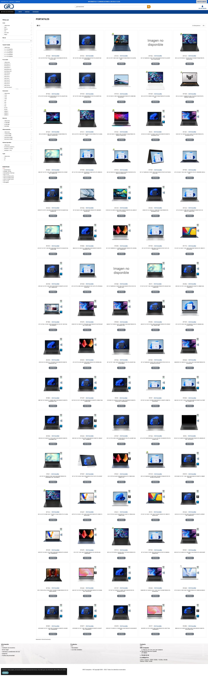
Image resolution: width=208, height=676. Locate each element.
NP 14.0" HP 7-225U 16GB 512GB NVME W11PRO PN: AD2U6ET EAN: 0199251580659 (121, 363)
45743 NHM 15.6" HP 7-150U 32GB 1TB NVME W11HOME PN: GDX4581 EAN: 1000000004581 (53, 629)
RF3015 (82, 360)
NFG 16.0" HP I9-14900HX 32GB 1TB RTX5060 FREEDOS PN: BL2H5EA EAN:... (155, 97)
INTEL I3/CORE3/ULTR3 (8, 176)
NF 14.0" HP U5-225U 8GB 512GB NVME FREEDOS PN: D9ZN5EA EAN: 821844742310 (87, 363)
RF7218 (151, 474)
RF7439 (82, 284)
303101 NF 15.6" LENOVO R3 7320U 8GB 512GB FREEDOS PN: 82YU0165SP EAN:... (189, 553)
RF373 (151, 512)
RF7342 (117, 360)
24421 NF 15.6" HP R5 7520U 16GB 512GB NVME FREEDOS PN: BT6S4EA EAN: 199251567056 (87, 591)
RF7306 (82, 208)
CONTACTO (11, 1)
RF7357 (117, 436)
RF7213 (185, 56)
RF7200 (185, 94)
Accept (5, 672)
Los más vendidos (77, 649)
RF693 (117, 398)
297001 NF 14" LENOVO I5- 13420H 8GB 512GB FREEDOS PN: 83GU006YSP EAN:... (121, 629)
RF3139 (117, 208)
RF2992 (185, 284)
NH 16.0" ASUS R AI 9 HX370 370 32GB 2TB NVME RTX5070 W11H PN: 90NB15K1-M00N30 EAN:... (121, 173)
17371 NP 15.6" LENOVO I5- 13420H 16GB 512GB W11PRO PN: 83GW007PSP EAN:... (121, 591)
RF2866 (82, 246)
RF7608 (82, 170)
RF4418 (48, 208)
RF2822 (48, 170)
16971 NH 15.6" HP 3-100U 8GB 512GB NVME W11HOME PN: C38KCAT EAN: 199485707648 (87, 401)
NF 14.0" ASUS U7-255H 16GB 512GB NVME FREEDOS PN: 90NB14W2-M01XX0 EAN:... (121, 97)
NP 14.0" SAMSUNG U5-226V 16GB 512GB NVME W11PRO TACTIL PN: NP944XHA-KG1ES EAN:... (155, 363)
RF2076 (82, 322)
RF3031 (185, 550)
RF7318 (117, 94)
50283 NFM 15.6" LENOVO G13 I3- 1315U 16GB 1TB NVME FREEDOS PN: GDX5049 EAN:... (155, 591)
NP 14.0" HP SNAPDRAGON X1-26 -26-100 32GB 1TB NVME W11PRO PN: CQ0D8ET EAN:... (155, 439)
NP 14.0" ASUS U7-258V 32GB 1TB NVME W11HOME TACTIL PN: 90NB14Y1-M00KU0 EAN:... (189, 211)
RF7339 (185, 322)
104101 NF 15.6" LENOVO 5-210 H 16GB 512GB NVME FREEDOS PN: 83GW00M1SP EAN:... (190, 135)
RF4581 (48, 626)
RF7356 (151, 56)
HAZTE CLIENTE (201, 1)
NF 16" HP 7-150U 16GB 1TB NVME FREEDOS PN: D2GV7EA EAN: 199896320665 (87, 553)
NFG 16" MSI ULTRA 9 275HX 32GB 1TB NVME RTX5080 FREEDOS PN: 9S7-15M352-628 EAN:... (53, 591)
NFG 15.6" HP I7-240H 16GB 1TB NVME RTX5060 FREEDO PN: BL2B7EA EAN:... (121, 59)
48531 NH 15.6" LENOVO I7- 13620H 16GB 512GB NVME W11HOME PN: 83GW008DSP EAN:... (53, 401)
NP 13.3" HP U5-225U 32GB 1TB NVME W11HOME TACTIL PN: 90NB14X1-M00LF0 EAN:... (87, 173)
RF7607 (82, 474)
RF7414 (117, 170)
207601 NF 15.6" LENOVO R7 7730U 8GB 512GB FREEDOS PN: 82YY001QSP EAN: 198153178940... (87, 325)
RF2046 (117, 246)
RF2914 (48, 246)
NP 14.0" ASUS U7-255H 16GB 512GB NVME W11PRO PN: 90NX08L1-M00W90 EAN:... (155, 553)
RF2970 (117, 626)
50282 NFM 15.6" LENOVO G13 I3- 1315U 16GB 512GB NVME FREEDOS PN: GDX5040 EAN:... (189, 363)
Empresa (4, 653)
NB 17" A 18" (6, 180)
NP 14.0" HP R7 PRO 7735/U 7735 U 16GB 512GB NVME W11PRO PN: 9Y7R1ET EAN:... (53, 59)
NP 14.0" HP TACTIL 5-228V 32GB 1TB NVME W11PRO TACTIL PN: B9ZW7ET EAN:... (155, 249)
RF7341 (82, 56)
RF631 (48, 474)
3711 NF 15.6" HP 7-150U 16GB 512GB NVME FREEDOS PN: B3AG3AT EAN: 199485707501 (155, 287)
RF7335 (151, 246)
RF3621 (117, 474)
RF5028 (117, 322)
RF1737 (117, 588)
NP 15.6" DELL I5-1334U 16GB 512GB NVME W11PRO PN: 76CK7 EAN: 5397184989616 (53, 325)
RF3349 (48, 550)
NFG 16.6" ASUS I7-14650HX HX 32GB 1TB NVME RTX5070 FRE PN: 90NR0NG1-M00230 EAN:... (190, 97)
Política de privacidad (8, 655)
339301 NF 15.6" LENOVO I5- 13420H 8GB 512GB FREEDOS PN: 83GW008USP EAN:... (155, 211)
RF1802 (48, 322)
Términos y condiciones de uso (11, 651)
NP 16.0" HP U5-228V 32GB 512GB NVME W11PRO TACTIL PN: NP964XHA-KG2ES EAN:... (87, 287)
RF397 (151, 398)
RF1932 (48, 588)
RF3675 (82, 550)
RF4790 (48, 284)
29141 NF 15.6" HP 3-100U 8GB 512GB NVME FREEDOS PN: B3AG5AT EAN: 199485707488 (53, 249)
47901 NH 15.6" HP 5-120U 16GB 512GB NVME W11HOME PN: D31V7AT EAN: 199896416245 (53, 287)
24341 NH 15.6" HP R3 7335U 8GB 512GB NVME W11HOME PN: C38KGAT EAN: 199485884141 (87, 439)
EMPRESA (18, 1)
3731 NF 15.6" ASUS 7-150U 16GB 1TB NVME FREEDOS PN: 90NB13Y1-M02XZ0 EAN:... (155, 515)
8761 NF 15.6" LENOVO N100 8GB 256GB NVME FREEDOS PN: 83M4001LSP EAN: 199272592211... (189, 439)
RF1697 (82, 398)
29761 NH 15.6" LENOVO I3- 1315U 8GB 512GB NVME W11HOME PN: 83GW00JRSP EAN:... (53, 363)
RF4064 (185, 398)
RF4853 (48, 398)
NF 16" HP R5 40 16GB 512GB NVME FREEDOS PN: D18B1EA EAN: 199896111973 (121, 477)
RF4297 (82, 512)
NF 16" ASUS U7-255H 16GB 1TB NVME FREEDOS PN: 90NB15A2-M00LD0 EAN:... (190, 591)
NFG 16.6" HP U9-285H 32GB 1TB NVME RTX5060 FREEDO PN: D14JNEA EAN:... (53, 515)
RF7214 (117, 550)
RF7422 (48, 94)
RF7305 (185, 170)
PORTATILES (6, 166)
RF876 (185, 436)
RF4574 (185, 474)
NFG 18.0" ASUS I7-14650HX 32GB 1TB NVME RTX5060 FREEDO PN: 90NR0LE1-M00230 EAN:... (121, 135)
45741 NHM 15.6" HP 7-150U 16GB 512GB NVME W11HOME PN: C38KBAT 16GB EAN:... (190, 477)
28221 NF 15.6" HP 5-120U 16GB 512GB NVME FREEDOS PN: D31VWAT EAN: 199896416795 (53, 173)
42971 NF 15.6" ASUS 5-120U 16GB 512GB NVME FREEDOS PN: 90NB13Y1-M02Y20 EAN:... (87, 515)
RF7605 (117, 284)
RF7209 (151, 94)
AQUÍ (41, 669)
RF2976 (48, 360)
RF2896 (185, 626)
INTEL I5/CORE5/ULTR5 (8, 177)
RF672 (151, 132)
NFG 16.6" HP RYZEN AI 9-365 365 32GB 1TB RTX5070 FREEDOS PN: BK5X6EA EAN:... (121, 553)
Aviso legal (5, 649)
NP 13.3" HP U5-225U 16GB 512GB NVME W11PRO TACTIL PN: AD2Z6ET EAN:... (87, 477)
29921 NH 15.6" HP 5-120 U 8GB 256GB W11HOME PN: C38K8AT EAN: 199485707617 (189, 287)
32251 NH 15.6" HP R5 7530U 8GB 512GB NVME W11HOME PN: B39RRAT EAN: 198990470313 (190, 515)
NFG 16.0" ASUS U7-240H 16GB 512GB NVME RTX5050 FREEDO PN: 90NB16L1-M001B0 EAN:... (53, 135)
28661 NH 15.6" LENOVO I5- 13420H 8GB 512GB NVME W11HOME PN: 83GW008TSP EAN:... (87, 249)
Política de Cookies (61, 669)
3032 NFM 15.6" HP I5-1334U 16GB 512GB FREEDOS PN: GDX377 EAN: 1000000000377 (155, 629)
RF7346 (151, 436)
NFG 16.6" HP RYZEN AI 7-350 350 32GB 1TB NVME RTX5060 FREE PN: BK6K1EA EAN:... (189, 59)
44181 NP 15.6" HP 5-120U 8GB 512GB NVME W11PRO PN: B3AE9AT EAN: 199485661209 (53, 211)
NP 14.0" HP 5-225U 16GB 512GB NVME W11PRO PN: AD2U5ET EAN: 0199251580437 (87, 59)
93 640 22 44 (5, 1)
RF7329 (82, 94)
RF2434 (82, 436)
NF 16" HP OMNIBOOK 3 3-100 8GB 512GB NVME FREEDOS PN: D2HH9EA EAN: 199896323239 (121, 249)
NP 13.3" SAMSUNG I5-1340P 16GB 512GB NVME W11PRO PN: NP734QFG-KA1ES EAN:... (155, 173)
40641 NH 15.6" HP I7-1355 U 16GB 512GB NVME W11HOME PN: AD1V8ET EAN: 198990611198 (189, 401)
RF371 (151, 284)
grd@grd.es (145, 657)
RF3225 (185, 512)
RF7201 (117, 132)
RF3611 (117, 512)
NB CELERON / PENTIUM (8, 173)
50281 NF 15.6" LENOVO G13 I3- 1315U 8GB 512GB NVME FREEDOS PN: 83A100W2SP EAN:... (121, 325)
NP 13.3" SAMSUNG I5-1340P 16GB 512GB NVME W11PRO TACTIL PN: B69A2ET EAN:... (121, 287)
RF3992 (48, 436)
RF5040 (185, 360)
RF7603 (151, 170)
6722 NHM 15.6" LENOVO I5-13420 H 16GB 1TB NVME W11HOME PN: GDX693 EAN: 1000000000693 (121, 401)
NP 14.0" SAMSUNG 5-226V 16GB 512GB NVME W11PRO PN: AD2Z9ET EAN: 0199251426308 (155, 59)
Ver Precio (53, 63)
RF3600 (185, 588)
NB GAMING (6, 182)
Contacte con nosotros (8, 648)
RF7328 (48, 56)
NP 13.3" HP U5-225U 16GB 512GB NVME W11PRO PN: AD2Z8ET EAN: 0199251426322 (121, 439)
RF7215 (117, 56)
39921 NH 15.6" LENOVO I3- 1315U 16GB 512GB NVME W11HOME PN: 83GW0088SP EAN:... (53, 439)
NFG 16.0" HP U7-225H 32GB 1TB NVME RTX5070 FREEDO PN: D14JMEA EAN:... (87, 135)
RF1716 (185, 246)
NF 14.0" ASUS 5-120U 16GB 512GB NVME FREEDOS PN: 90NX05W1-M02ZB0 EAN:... (87, 211)
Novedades (75, 648)
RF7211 (82, 132)
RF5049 (151, 588)
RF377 (151, 626)
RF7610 (185, 208)
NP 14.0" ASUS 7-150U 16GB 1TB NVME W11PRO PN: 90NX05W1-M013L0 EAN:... (190, 173)
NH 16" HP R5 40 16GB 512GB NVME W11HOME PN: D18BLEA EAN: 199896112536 (121, 515)
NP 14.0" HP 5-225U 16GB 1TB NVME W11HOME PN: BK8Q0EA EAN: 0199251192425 (190, 325)
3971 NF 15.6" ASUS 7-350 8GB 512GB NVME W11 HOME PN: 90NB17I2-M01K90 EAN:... (155, 401)
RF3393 (151, 208)
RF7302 (151, 550)
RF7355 (151, 360)
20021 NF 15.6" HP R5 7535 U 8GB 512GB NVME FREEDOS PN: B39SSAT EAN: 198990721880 (155, 325)
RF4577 (82, 626)
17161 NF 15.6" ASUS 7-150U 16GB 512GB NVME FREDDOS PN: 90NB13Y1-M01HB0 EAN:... (189, 249)
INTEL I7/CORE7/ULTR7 (8, 179)
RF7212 (48, 512)
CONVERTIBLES (6, 170)
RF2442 (82, 588)
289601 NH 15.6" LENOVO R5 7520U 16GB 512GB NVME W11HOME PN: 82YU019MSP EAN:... (189, 629)
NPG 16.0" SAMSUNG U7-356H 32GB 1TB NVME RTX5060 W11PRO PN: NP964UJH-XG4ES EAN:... (155, 477)
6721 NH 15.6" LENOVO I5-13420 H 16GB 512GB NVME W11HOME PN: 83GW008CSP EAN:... (155, 135)
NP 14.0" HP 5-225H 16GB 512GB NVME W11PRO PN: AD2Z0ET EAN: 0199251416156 (87, 97)
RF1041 (185, 132)
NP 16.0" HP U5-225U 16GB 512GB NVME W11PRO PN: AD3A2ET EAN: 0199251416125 (52, 97)
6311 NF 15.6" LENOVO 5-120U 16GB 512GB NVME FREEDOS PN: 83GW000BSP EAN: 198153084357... (53, 477)
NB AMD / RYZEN (7, 171)
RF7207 (48, 132)
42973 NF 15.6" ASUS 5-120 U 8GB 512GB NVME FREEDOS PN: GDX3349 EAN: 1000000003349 (53, 553)
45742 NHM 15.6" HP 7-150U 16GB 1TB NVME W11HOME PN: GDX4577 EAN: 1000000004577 (87, 629)
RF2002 (151, 322)
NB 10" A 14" (6, 174)
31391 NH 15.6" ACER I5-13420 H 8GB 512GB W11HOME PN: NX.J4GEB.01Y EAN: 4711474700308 (121, 211)
